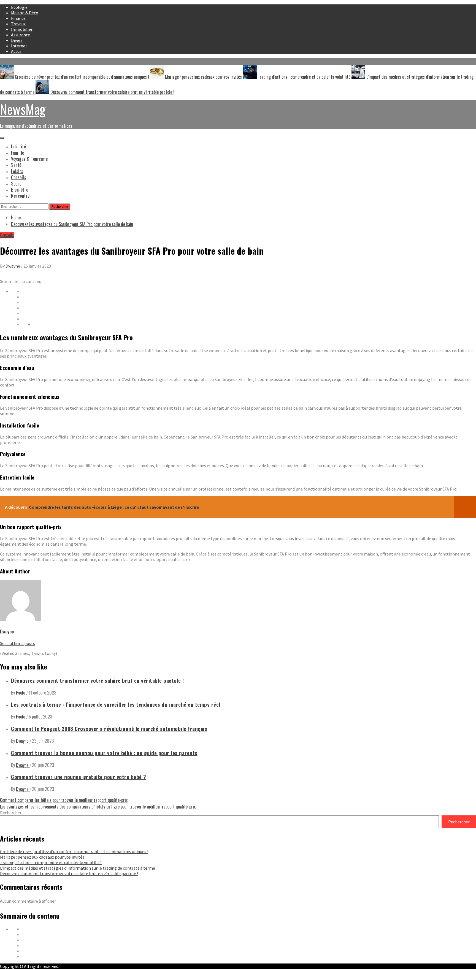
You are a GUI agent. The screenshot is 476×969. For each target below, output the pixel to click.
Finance (18, 18)
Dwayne (13, 266)
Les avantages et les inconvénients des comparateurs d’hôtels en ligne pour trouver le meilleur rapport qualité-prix (98, 806)
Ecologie (19, 7)
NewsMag (23, 109)
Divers (17, 40)
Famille (17, 152)
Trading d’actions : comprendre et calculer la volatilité (304, 77)
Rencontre (20, 195)
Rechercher (10, 812)
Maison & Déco (24, 12)
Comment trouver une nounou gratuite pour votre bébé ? (78, 776)
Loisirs (17, 171)
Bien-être (19, 189)
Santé (16, 165)
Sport (16, 183)
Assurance (20, 34)
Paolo (21, 692)
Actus (16, 51)
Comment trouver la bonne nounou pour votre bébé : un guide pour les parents (104, 752)
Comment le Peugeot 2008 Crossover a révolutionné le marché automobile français (109, 728)
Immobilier (22, 29)
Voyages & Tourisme (29, 159)
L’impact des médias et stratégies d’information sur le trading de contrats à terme (77, 868)
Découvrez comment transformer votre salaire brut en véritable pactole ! (111, 92)
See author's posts (17, 643)
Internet (19, 45)
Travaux (18, 23)
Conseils (18, 177)
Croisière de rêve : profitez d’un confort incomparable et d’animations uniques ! (82, 77)
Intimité (18, 146)
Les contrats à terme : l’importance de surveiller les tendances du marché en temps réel (115, 704)
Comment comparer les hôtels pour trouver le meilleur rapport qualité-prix (64, 800)
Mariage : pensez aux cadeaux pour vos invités (203, 77)
